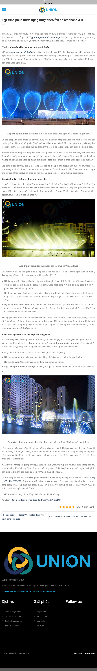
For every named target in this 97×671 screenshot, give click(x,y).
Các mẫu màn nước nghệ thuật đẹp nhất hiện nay (70, 516)
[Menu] (4, 10)
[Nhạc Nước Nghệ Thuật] (48, 9)
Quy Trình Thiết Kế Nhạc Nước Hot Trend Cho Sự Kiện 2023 (36, 500)
